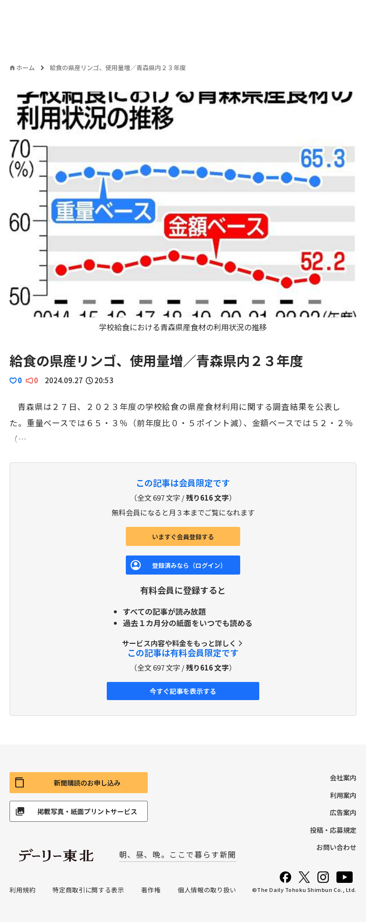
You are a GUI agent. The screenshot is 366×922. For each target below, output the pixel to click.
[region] (183, 212)
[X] (304, 877)
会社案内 (343, 777)
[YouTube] (344, 877)
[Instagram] (323, 877)
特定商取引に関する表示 (88, 889)
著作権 (151, 889)
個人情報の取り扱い (207, 889)
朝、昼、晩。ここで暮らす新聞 (177, 854)
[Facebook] (285, 877)
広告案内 (343, 812)
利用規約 (23, 889)
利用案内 (343, 795)
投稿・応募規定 (333, 830)
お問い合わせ (336, 847)
